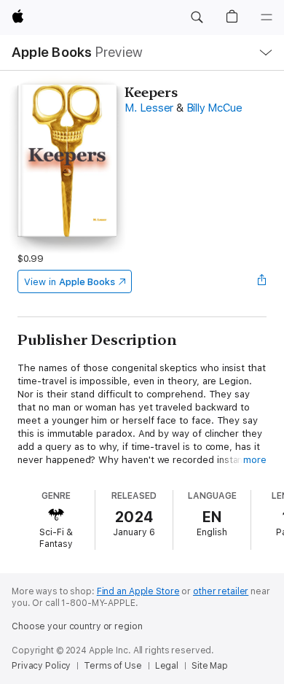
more (255, 459)
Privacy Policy (41, 666)
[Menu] (266, 17)
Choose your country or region (77, 626)
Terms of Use (113, 666)
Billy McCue (214, 107)
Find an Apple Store (138, 591)
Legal (166, 666)
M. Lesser (149, 107)
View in (69, 281)
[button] (196, 17)
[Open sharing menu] (262, 281)
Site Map (210, 666)
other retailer (220, 591)
